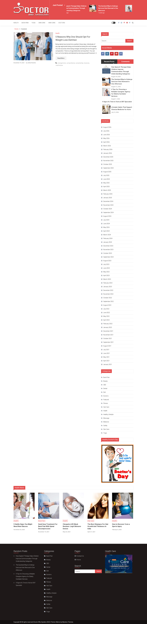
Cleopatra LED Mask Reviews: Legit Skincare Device (72, 526)
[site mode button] (114, 23)
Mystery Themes (67, 622)
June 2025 (106, 179)
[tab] (109, 61)
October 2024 (107, 209)
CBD (104, 385)
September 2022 (108, 301)
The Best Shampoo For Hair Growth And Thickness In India (98, 526)
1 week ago (97, 13)
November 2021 (108, 335)
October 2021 (107, 338)
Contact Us (80, 556)
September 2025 (108, 168)
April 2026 (106, 142)
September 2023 (108, 257)
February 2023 (107, 283)
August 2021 (107, 346)
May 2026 (106, 138)
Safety (105, 425)
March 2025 (107, 190)
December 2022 (108, 290)
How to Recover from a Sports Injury (121, 525)
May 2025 (106, 183)
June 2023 (106, 268)
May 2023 (106, 272)
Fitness (105, 403)
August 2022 (107, 305)
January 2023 (107, 286)
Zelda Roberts (32, 63)
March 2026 (107, 146)
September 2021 (108, 342)
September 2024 (108, 212)
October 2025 (107, 164)
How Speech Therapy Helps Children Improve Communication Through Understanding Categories (70, 8)
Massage (106, 418)
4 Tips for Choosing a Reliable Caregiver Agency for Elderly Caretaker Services (120, 92)
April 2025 (106, 186)
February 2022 (107, 323)
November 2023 (108, 249)
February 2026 (107, 149)
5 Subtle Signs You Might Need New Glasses (23, 525)
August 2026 (107, 127)
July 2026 (106, 131)
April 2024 (106, 231)
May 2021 (106, 357)
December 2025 (108, 157)
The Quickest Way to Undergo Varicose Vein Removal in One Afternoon (104, 8)
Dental (105, 388)
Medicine (106, 422)
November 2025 (108, 160)
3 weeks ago (133, 13)
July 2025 (106, 175)
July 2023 (106, 264)
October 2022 (107, 298)
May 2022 (106, 316)
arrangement (61, 63)
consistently (79, 63)
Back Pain (25, 23)
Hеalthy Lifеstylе (108, 414)
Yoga (33, 23)
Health (16, 23)
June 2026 (106, 134)
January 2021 (107, 364)
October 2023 (107, 253)
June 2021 (106, 353)
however (86, 63)
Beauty (105, 381)
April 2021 (106, 361)
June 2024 (106, 223)
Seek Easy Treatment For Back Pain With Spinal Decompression (48, 526)
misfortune (59, 65)
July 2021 (106, 349)
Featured (106, 399)
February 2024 (107, 238)
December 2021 (108, 331)
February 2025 (107, 194)
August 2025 (107, 172)
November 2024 (108, 205)
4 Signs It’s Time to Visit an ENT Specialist (117, 102)
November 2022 (108, 294)
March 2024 (107, 235)
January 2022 (107, 327)
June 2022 (106, 312)
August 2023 (107, 260)
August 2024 (107, 216)
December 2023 (108, 246)
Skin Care (41, 23)
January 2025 (107, 197)
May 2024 (106, 227)
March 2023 (107, 279)
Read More (61, 58)
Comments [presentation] (125, 62)
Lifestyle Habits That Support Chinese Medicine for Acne (121, 108)
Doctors (61, 23)
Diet (104, 392)
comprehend (71, 63)
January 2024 (107, 242)
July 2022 (106, 309)
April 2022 (106, 320)
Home (79, 559)
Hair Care (51, 23)
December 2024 (108, 201)
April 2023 (106, 275)
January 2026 (107, 153)
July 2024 (106, 220)
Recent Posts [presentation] (109, 62)
